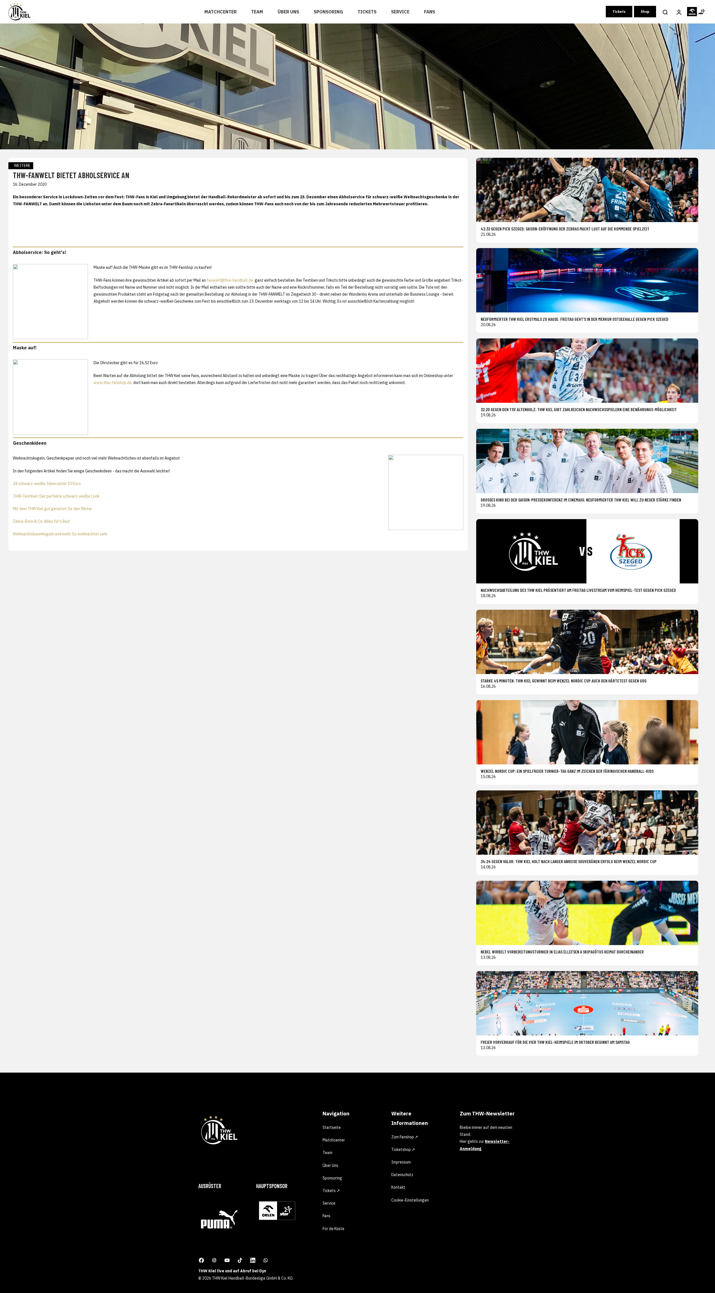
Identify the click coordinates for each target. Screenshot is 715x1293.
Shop (645, 12)
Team (257, 12)
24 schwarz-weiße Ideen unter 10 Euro (47, 483)
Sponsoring (328, 12)
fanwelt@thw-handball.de (230, 280)
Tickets (367, 12)
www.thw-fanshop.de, (113, 382)
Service (400, 12)
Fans (429, 12)
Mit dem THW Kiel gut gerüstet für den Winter (52, 508)
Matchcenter (220, 12)
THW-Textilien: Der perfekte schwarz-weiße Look (56, 496)
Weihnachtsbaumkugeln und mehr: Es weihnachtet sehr (60, 533)
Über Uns (288, 12)
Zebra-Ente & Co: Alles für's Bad (41, 521)
